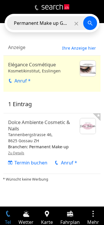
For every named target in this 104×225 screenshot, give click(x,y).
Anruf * (22, 81)
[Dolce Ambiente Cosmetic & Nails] (52, 143)
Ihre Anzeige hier (79, 48)
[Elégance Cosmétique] (52, 74)
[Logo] (55, 7)
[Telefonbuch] (36, 8)
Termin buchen (30, 163)
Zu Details (16, 153)
